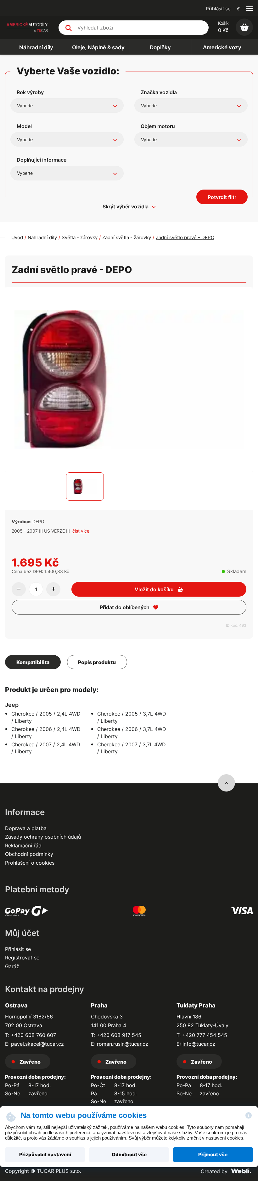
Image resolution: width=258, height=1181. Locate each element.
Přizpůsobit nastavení (45, 1154)
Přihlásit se (218, 9)
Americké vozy (222, 47)
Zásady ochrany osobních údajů (43, 837)
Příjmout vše (212, 1154)
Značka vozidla (159, 92)
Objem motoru (158, 126)
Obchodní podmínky (29, 854)
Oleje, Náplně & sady (98, 47)
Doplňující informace (41, 160)
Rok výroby (30, 92)
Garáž (12, 966)
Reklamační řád (23, 845)
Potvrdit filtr (222, 197)
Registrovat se (22, 957)
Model (24, 126)
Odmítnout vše (129, 1154)
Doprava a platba (26, 828)
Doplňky (160, 47)
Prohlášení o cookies (29, 863)
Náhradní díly (36, 47)
